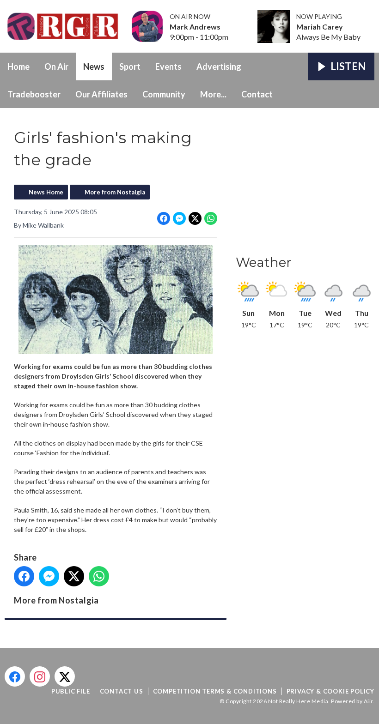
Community (163, 94)
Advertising (218, 66)
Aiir (368, 701)
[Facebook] (15, 676)
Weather (264, 262)
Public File (70, 691)
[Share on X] (195, 218)
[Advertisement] (305, 184)
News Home (46, 192)
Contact (257, 94)
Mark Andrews (195, 27)
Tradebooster (34, 94)
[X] (65, 676)
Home (18, 66)
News (93, 66)
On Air (56, 66)
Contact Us (121, 691)
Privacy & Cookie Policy (330, 691)
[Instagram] (40, 676)
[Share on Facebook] (163, 218)
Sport (130, 66)
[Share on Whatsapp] (210, 218)
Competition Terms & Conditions (215, 691)
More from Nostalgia (115, 192)
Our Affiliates (101, 94)
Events (168, 66)
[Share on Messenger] (179, 218)
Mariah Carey (319, 27)
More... (213, 94)
